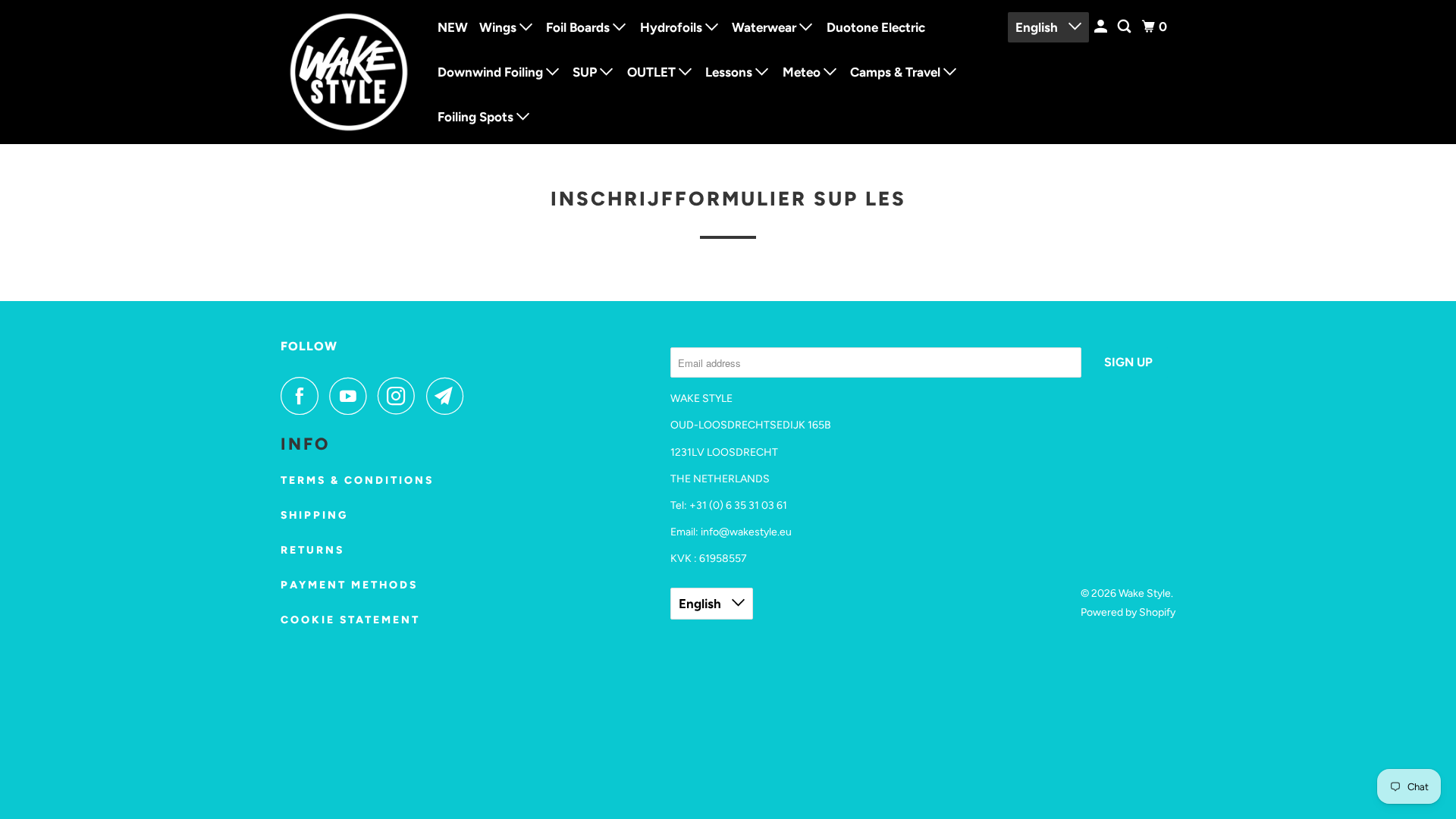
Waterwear (765, 27)
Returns (312, 550)
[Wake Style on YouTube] (352, 396)
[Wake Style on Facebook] (303, 396)
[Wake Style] (349, 72)
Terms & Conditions (357, 480)
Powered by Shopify (1128, 612)
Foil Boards (579, 27)
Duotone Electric (876, 27)
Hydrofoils (672, 27)
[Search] (1125, 27)
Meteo (803, 72)
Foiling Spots (477, 116)
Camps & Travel (896, 72)
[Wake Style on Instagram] (400, 396)
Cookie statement (350, 619)
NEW (453, 27)
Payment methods (349, 585)
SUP (586, 72)
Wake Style (1145, 593)
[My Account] (1101, 27)
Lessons (730, 72)
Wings (499, 27)
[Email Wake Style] (449, 396)
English (1038, 27)
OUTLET (653, 72)
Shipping (314, 515)
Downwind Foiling (492, 72)
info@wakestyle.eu (746, 532)
